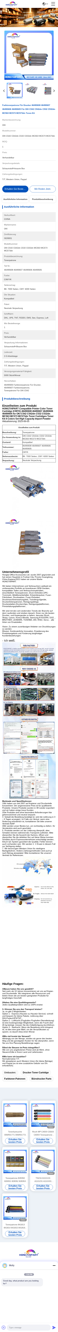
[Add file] (4, 1327)
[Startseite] (29, 1257)
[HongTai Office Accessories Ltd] (11, 3)
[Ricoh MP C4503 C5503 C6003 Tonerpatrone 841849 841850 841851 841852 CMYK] (43, 1115)
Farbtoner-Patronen (14, 1079)
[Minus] (54, 1265)
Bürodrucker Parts (41, 1079)
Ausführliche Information (15, 199)
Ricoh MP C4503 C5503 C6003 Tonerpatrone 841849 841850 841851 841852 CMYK (43, 1133)
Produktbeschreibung (42, 199)
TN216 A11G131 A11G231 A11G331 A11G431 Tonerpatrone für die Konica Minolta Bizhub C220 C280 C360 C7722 (43, 1180)
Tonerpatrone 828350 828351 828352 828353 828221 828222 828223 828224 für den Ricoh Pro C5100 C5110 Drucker (15, 1180)
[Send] (54, 1327)
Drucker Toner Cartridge (36, 1072)
